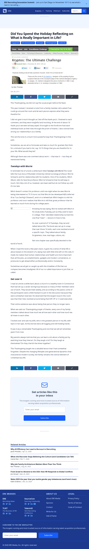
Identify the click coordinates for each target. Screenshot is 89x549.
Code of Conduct (75, 507)
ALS (64, 194)
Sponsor (49, 503)
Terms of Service (75, 503)
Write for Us (51, 511)
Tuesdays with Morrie (55, 171)
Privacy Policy (73, 498)
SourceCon (29, 498)
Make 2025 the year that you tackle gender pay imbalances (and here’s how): (44, 479)
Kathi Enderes (16, 482)
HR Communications (28, 43)
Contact (49, 507)
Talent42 (28, 508)
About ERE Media (53, 498)
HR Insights (40, 43)
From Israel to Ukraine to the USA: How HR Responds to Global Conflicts (42, 471)
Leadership (62, 43)
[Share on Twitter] (44, 97)
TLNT (5, 508)
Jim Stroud (14, 474)
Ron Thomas (18, 87)
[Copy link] (72, 97)
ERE (4, 498)
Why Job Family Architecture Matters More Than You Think (36, 464)
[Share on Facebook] (30, 97)
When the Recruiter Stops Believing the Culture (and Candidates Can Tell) (42, 456)
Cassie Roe (14, 459)
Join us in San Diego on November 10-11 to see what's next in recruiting (42, 3)
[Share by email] (58, 97)
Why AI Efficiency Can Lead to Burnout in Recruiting (33, 449)
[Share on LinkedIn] (17, 97)
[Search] (84, 11)
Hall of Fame (51, 516)
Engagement (15, 43)
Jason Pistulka (16, 451)
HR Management (51, 43)
